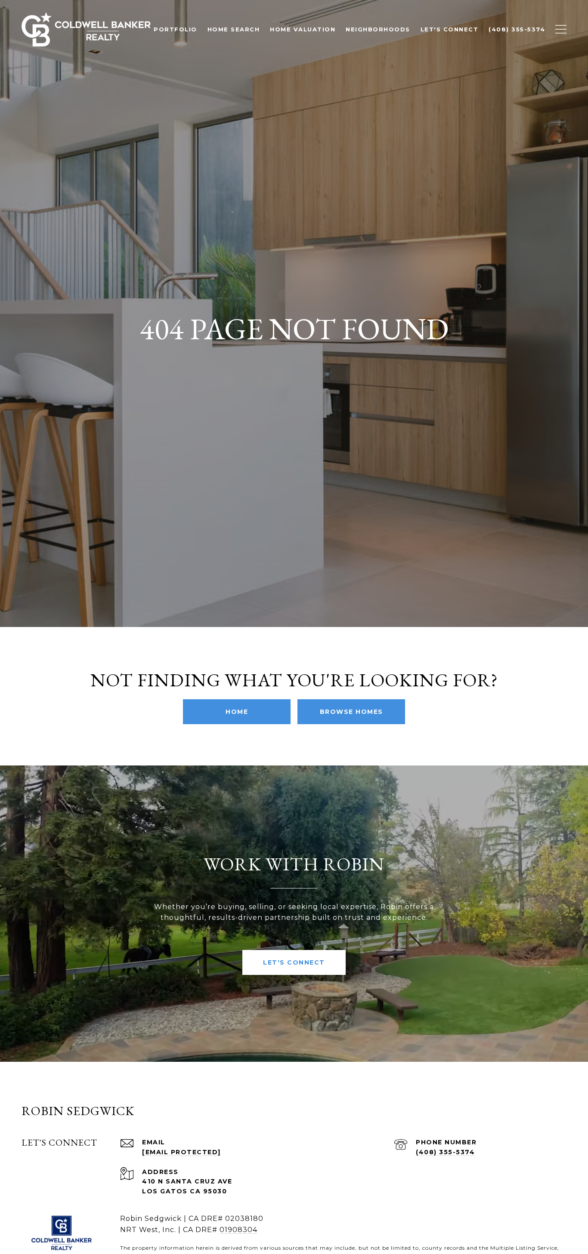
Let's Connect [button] (294, 962)
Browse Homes (351, 712)
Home (237, 712)
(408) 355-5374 (445, 1152)
